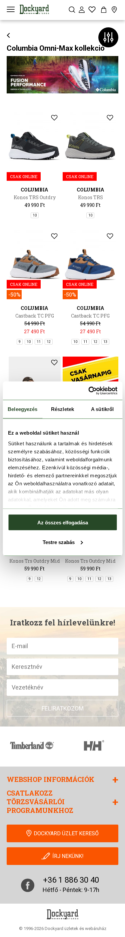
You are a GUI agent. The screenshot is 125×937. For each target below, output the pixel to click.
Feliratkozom (63, 708)
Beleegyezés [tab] (22, 409)
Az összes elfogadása (62, 522)
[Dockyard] (34, 9)
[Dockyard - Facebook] (27, 885)
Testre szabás (59, 542)
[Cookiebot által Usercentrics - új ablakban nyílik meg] (89, 390)
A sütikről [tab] (102, 409)
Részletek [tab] (62, 409)
